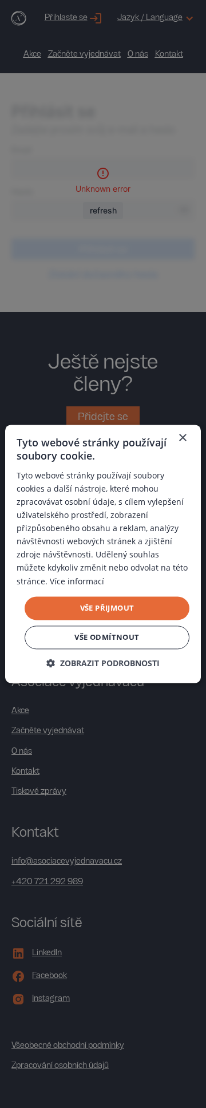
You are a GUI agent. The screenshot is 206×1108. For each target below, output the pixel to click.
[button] (103, 663)
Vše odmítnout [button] (106, 637)
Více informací (77, 581)
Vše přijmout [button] (107, 608)
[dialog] (103, 554)
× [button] (182, 438)
